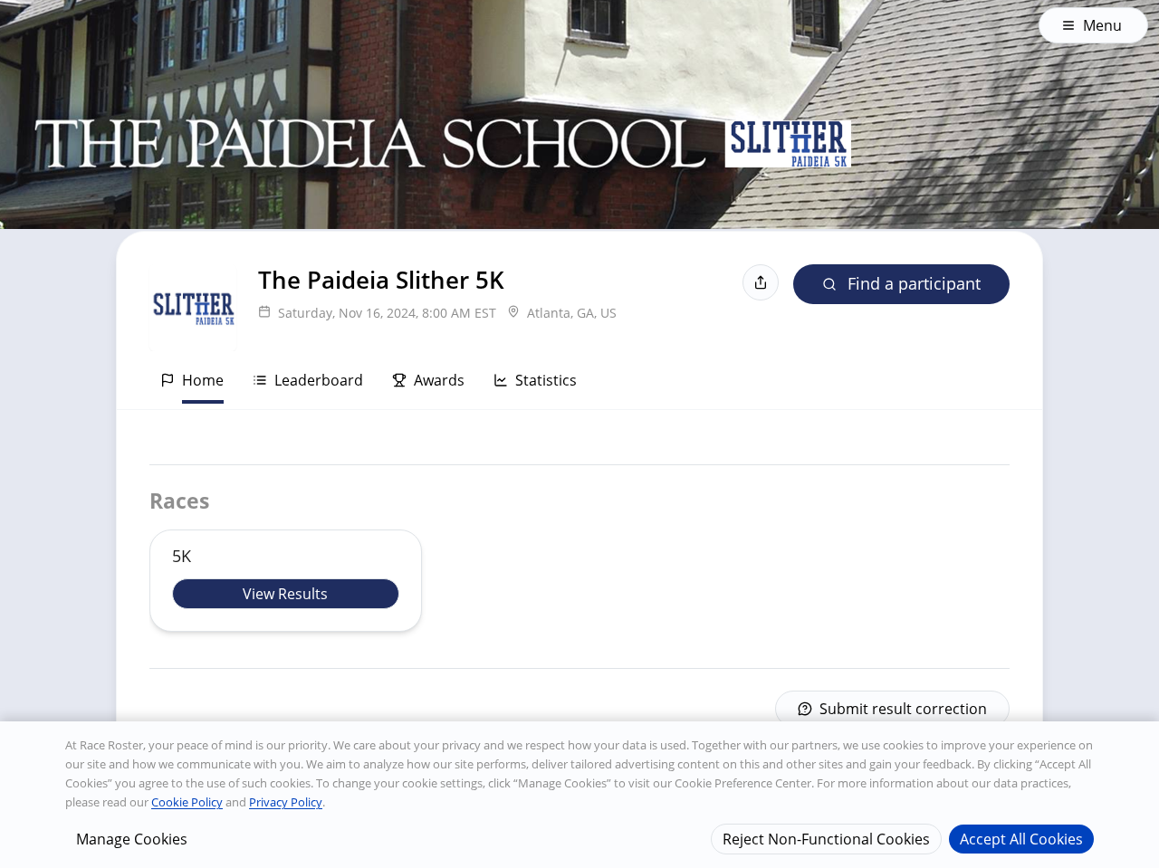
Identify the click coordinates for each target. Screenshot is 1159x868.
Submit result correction (903, 709)
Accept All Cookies (1021, 838)
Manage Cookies (131, 838)
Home (203, 380)
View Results (285, 594)
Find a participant (914, 283)
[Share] (760, 282)
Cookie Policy (187, 802)
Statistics (546, 380)
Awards (439, 380)
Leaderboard (318, 380)
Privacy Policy (285, 802)
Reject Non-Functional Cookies (826, 838)
